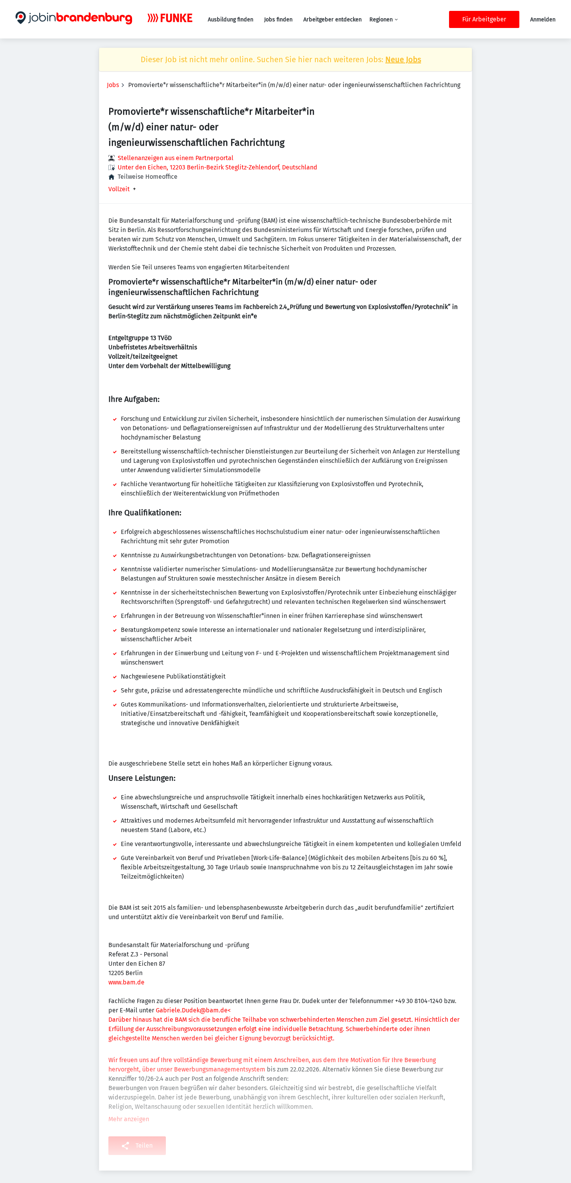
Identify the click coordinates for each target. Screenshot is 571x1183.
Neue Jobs (403, 59)
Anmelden (542, 19)
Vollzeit (119, 189)
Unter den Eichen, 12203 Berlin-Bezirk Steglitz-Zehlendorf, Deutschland (217, 167)
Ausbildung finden (230, 19)
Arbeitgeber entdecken (332, 19)
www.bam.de (126, 982)
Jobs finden (278, 19)
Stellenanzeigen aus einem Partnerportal (175, 158)
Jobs (113, 85)
